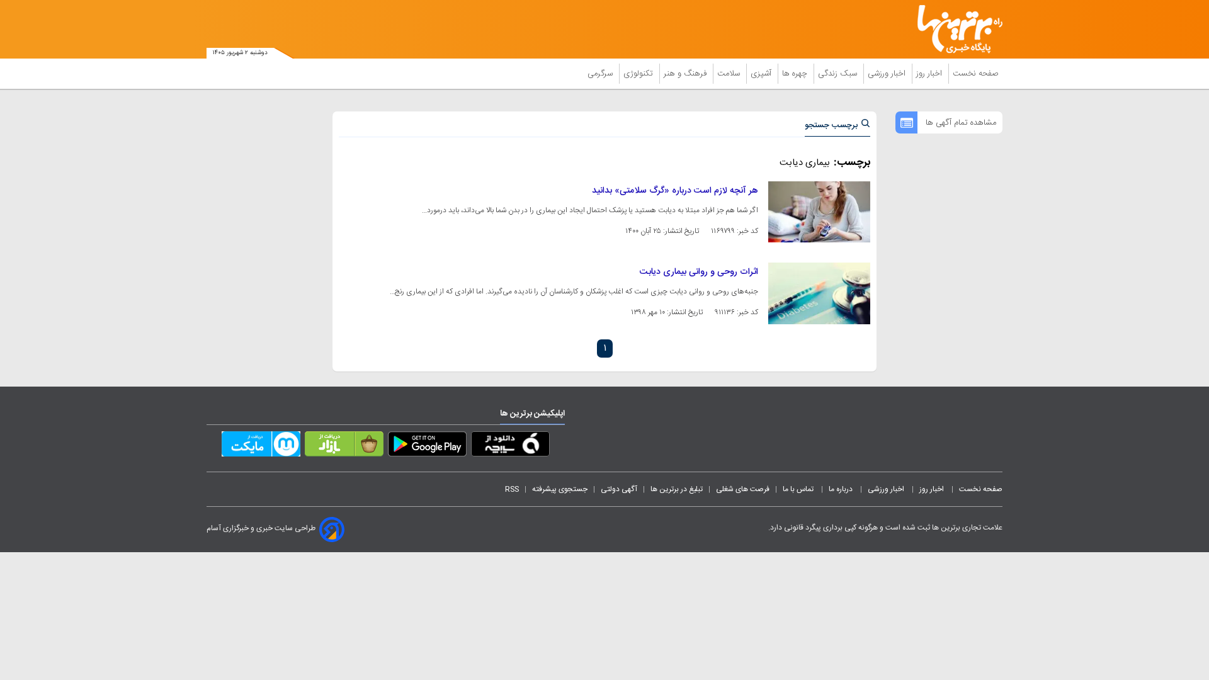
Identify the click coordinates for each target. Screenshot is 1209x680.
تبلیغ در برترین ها (676, 489)
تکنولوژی (639, 74)
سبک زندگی (839, 74)
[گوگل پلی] (427, 446)
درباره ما (841, 489)
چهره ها (796, 74)
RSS (512, 489)
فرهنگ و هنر (686, 74)
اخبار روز (930, 74)
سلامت (729, 74)
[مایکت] (261, 446)
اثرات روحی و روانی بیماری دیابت (699, 272)
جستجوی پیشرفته (559, 489)
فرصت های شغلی (742, 489)
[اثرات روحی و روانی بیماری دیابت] (819, 293)
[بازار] (344, 446)
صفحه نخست (976, 74)
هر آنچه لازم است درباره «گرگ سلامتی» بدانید (675, 191)
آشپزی (762, 74)
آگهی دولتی (619, 489)
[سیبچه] (510, 446)
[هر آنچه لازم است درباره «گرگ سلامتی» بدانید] (819, 211)
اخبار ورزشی (888, 74)
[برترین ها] (954, 29)
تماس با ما (799, 489)
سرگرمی (601, 74)
